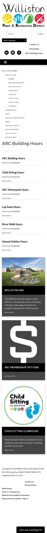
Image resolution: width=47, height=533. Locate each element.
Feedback (12, 106)
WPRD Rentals (10, 110)
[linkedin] (6, 53)
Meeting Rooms (14, 87)
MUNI (7, 114)
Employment (13, 102)
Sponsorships (10, 137)
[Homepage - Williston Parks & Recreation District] (23, 16)
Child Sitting (13, 98)
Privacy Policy (30, 485)
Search (40, 34)
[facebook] (19, 53)
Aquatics (12, 94)
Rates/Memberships (16, 83)
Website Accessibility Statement (16, 495)
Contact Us (34, 44)
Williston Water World (14, 118)
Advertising (13, 91)
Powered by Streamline (11, 499)
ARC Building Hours (34, 53)
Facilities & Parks (9, 71)
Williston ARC (10, 75)
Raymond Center (12, 126)
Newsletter (34, 49)
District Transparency (11, 492)
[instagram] (13, 53)
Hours (11, 79)
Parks (7, 122)
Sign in (25, 499)
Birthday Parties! (12, 129)
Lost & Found (10, 133)
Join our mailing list (30, 529)
